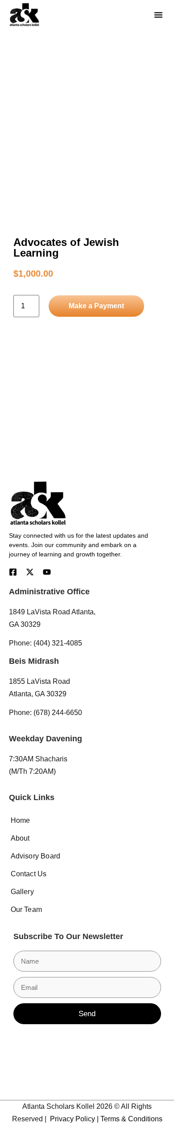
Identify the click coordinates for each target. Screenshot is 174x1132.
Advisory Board (36, 856)
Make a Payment (96, 306)
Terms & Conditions (131, 1119)
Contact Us (29, 874)
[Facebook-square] (13, 572)
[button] (158, 14)
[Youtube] (47, 572)
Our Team (26, 909)
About (20, 838)
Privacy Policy (72, 1119)
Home (20, 820)
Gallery (22, 891)
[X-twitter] (30, 572)
